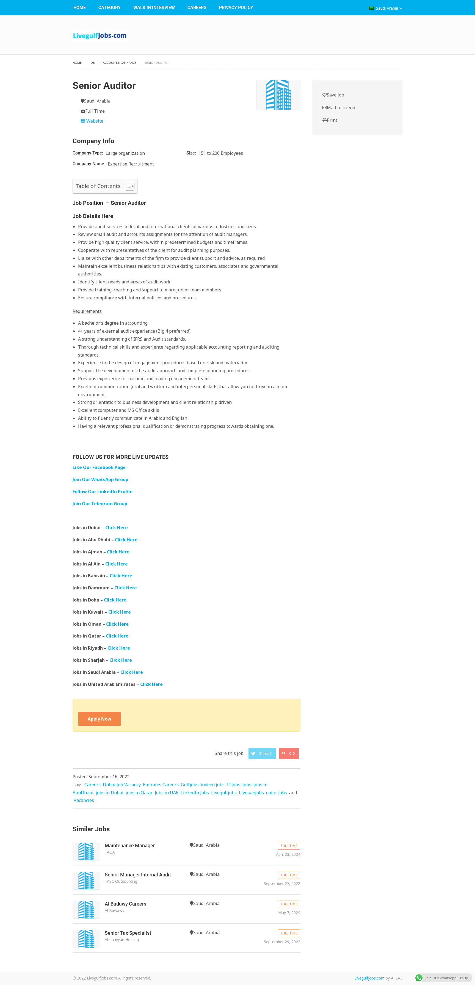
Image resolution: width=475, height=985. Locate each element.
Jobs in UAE (166, 793)
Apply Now (99, 719)
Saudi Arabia (387, 8)
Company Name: (89, 163)
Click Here (117, 528)
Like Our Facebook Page (99, 467)
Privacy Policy (236, 7)
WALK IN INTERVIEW (154, 7)
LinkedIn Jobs (195, 793)
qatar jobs (276, 793)
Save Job (335, 95)
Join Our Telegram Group (100, 504)
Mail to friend (341, 107)
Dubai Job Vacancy (122, 785)
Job (92, 62)
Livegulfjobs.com (369, 978)
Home (79, 7)
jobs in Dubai (109, 793)
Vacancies (84, 800)
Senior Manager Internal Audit (138, 875)
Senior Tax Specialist (128, 933)
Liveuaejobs (251, 793)
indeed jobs (213, 785)
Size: (191, 153)
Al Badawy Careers (125, 904)
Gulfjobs (189, 785)
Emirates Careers (161, 785)
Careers (196, 7)
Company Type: (88, 153)
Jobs (246, 785)
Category (109, 7)
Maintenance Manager (130, 845)
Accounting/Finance (119, 62)
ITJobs (233, 785)
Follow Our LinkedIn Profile (102, 492)
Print (332, 120)
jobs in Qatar (139, 793)
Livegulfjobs (224, 793)
